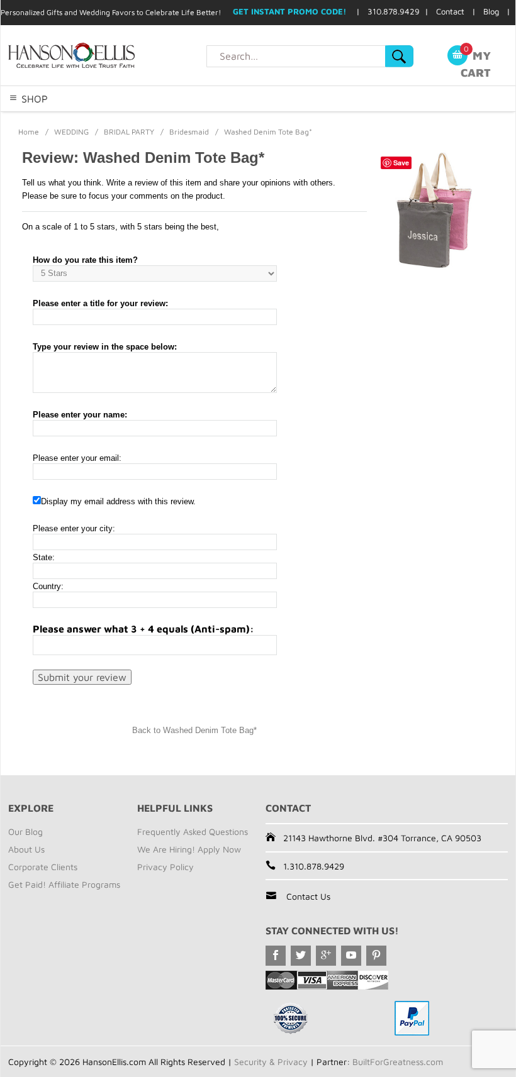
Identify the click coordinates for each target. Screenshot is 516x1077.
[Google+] (326, 956)
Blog (491, 11)
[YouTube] (351, 956)
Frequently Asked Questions (192, 831)
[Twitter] (301, 956)
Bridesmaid (189, 131)
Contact (450, 11)
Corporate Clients (42, 866)
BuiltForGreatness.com (397, 1061)
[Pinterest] (376, 956)
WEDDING (71, 131)
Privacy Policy (165, 866)
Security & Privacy (271, 1061)
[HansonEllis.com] (103, 55)
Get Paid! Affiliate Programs (64, 884)
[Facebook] (276, 956)
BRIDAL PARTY (129, 131)
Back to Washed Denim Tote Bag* (194, 730)
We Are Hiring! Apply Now (189, 849)
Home (28, 131)
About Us (26, 849)
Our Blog (25, 831)
